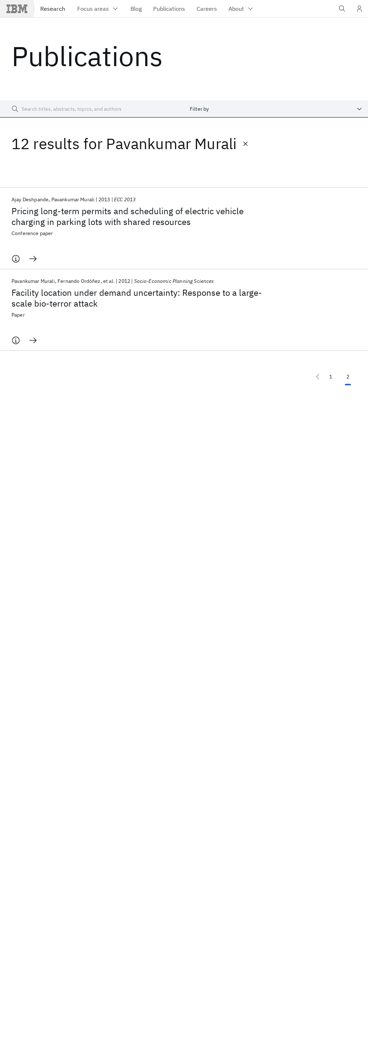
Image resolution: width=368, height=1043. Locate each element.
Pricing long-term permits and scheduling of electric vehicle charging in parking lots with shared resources (128, 216)
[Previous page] (317, 376)
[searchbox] (92, 109)
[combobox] (276, 109)
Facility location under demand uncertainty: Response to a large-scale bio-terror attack (137, 298)
